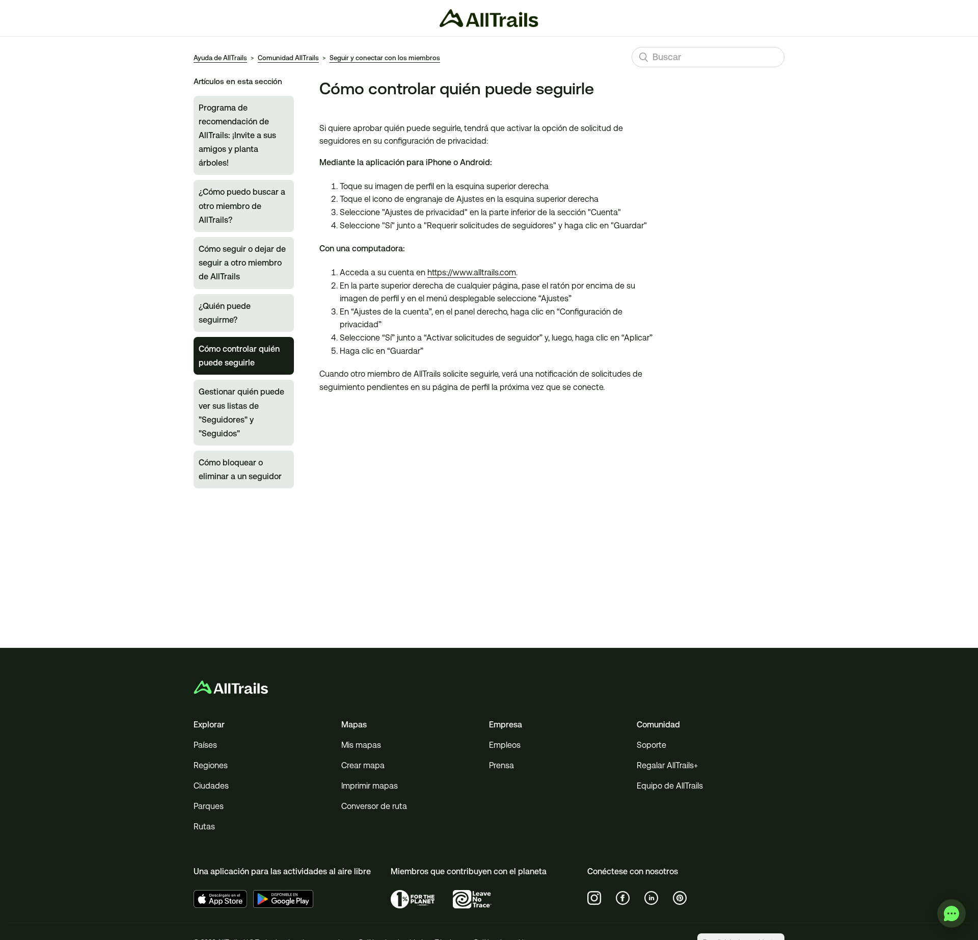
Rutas (204, 826)
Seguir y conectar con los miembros (385, 58)
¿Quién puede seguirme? (225, 313)
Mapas (354, 724)
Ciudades (211, 786)
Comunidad (658, 724)
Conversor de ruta (374, 806)
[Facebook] (623, 898)
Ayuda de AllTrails (220, 58)
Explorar (209, 724)
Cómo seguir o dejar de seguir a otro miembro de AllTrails (242, 262)
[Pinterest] (680, 898)
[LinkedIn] (651, 898)
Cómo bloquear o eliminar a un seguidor (240, 469)
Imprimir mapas (369, 786)
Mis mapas (361, 745)
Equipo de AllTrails (670, 786)
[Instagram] (594, 898)
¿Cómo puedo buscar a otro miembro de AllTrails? (242, 205)
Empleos (505, 745)
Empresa (505, 724)
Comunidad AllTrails (288, 58)
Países (205, 745)
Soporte (651, 745)
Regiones (211, 765)
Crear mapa (363, 765)
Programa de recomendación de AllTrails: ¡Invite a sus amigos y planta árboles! (237, 135)
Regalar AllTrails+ (667, 765)
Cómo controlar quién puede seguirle (239, 356)
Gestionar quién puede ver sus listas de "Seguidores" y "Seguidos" (241, 412)
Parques (209, 806)
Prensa (501, 765)
